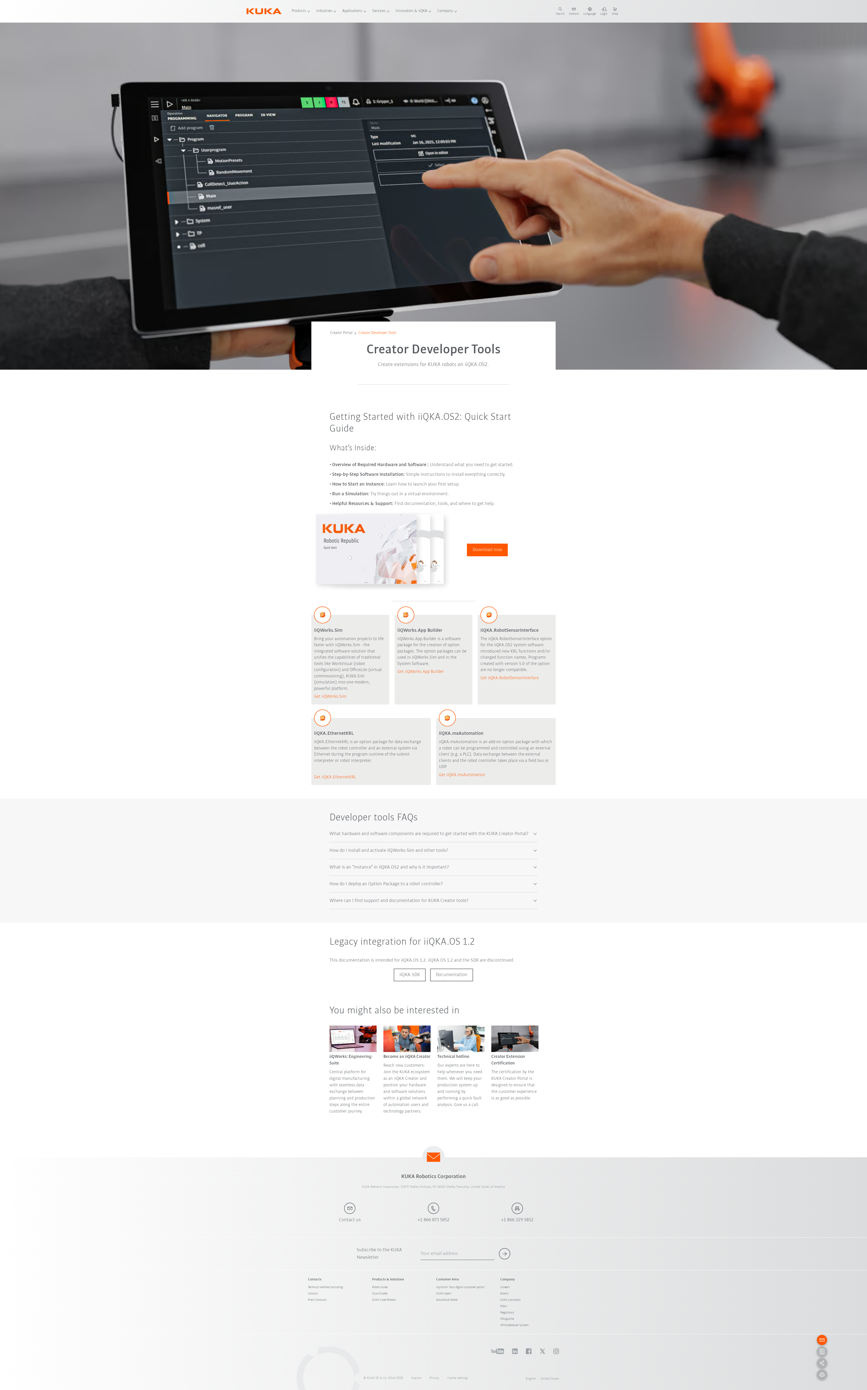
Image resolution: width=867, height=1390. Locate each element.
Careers (505, 1287)
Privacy (434, 1378)
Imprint (416, 1378)
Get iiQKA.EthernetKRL (335, 777)
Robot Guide (380, 1287)
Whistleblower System (514, 1325)
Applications (352, 11)
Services (378, 11)
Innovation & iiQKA (411, 11)
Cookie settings (457, 1378)
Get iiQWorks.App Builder (420, 671)
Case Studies (380, 1293)
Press (503, 1306)
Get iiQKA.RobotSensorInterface (509, 678)
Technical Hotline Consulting (325, 1287)
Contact (313, 1293)
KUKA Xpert (443, 1293)
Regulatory (507, 1312)
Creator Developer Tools (377, 333)
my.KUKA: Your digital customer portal (460, 1287)
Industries (324, 11)
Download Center (447, 1300)
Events (504, 1293)
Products (299, 11)
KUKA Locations (510, 1300)
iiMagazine (507, 1319)
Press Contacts (317, 1300)
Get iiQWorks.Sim (330, 696)
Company (445, 11)
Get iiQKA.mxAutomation (462, 775)
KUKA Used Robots (384, 1300)
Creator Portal (341, 333)
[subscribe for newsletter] (504, 1253)
